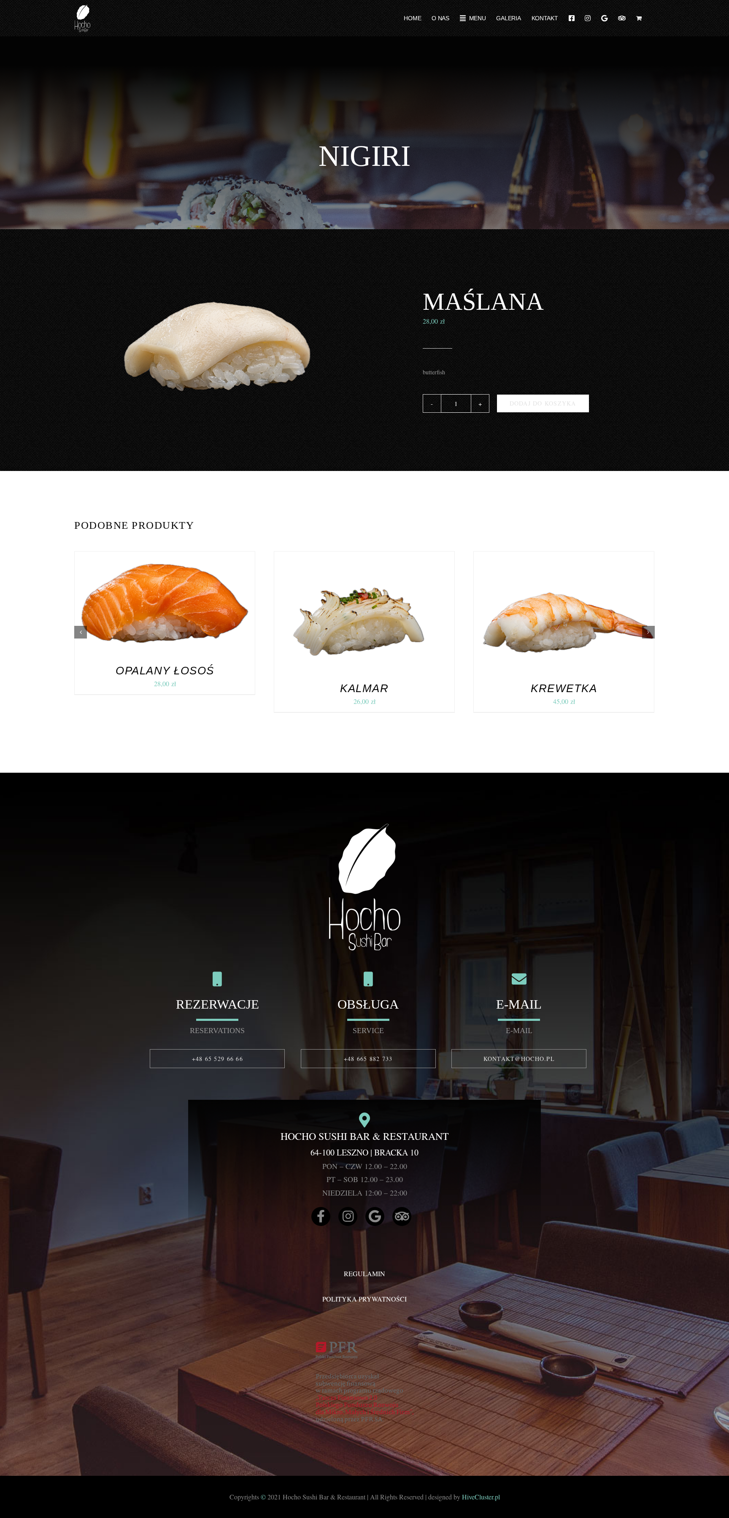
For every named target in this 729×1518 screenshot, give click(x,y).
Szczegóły (200, 604)
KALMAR (364, 688)
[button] (80, 632)
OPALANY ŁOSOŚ (165, 670)
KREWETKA (564, 688)
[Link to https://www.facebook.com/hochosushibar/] (320, 1216)
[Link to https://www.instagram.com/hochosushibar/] (347, 1216)
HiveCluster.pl (481, 1496)
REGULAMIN (364, 1273)
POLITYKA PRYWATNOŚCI (364, 1298)
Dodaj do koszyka (543, 403)
